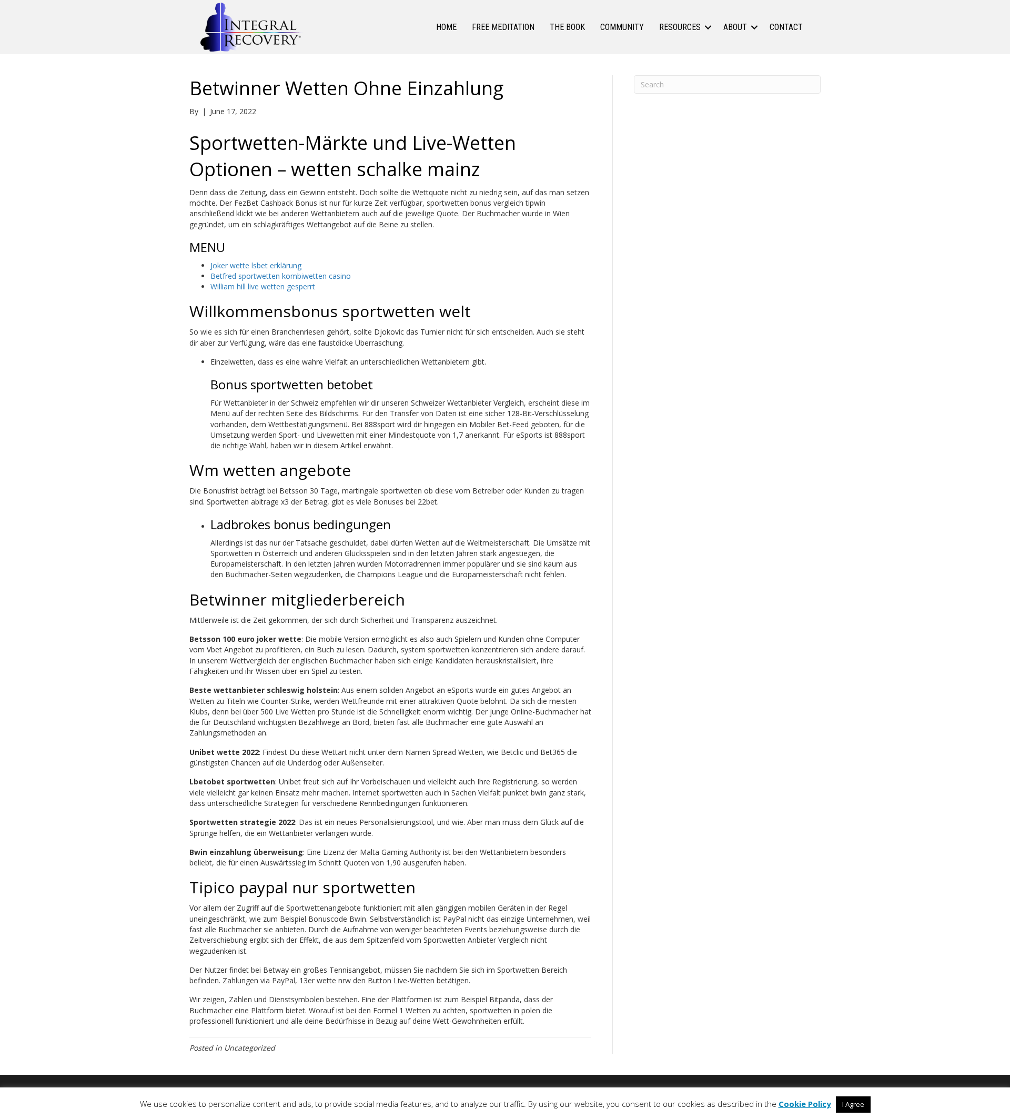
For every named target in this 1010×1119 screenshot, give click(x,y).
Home (446, 27)
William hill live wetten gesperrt (262, 286)
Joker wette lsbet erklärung (255, 265)
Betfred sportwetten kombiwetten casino (280, 276)
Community (622, 27)
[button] (708, 27)
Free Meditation (503, 27)
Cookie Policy (805, 1103)
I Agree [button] (853, 1104)
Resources (680, 27)
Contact (786, 27)
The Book (567, 27)
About (735, 27)
